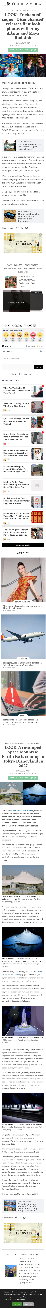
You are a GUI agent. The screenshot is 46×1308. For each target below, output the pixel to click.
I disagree (28, 1304)
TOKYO (16, 1254)
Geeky (10, 11)
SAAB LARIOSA (24, 43)
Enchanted (31, 265)
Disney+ (18, 265)
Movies (35, 11)
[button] (40, 4)
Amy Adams (29, 268)
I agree (17, 1304)
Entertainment (22, 11)
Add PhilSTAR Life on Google (21, 50)
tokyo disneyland (30, 1254)
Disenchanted (12, 268)
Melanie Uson (24, 771)
